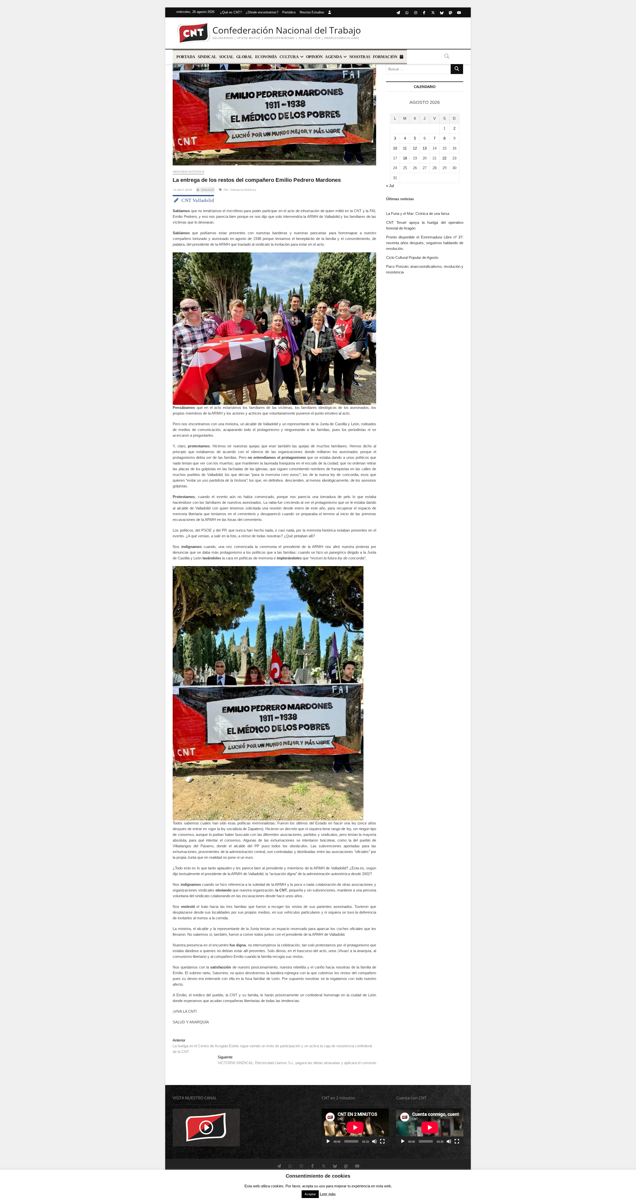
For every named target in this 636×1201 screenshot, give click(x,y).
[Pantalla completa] (382, 1141)
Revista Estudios (312, 12)
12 (415, 148)
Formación (385, 57)
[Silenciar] (374, 1141)
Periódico (289, 12)
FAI (226, 190)
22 (444, 158)
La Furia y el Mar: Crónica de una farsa (417, 213)
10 (395, 148)
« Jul (390, 186)
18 (405, 158)
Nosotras (359, 57)
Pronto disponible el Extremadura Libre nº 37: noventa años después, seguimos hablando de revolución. (424, 243)
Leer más (328, 1194)
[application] (355, 1127)
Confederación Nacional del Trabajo (286, 30)
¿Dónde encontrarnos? (262, 12)
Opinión (314, 57)
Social (226, 57)
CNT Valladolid (197, 200)
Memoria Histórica (188, 171)
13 (425, 148)
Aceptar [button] (310, 1194)
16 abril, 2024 (182, 190)
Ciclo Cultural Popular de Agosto (412, 257)
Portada (185, 57)
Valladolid (207, 190)
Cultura (289, 57)
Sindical (207, 57)
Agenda (333, 57)
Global (244, 57)
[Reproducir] (328, 1141)
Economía (266, 57)
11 (405, 148)
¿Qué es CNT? (231, 12)
